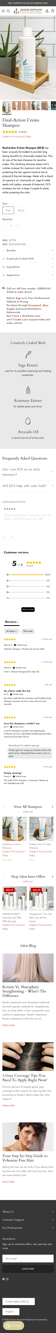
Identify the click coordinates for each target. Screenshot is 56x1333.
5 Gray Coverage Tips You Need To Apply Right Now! (24, 1078)
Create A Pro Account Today (16, 136)
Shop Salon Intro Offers (28, 877)
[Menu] (3, 11)
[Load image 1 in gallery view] (28, 58)
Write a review (28, 609)
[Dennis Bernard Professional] (28, 11)
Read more (8, 1025)
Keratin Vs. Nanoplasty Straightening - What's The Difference (24, 991)
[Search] (10, 11)
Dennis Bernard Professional (22, 1319)
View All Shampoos (28, 807)
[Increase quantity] (17, 226)
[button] (28, 575)
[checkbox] (28, 631)
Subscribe (28, 1268)
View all (28, 811)
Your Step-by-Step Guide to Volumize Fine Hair (24, 1158)
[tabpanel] (28, 709)
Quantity (7, 219)
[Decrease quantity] (5, 226)
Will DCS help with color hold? (24, 485)
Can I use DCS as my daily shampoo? (21, 472)
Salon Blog (28, 945)
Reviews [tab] (11, 622)
